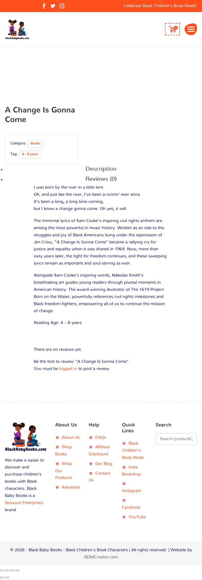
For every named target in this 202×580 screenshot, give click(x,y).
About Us (71, 437)
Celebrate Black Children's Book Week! (160, 6)
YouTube (137, 517)
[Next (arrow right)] (7, 577)
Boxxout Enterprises (24, 503)
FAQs (100, 437)
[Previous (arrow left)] (2, 577)
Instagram (131, 491)
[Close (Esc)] (17, 570)
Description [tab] (101, 169)
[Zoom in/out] (2, 570)
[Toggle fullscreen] (7, 570)
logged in (68, 369)
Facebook (131, 507)
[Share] (12, 570)
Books (35, 143)
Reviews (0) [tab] (101, 179)
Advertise (71, 487)
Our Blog (103, 464)
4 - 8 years (30, 154)
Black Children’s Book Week (133, 450)
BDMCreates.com (101, 557)
